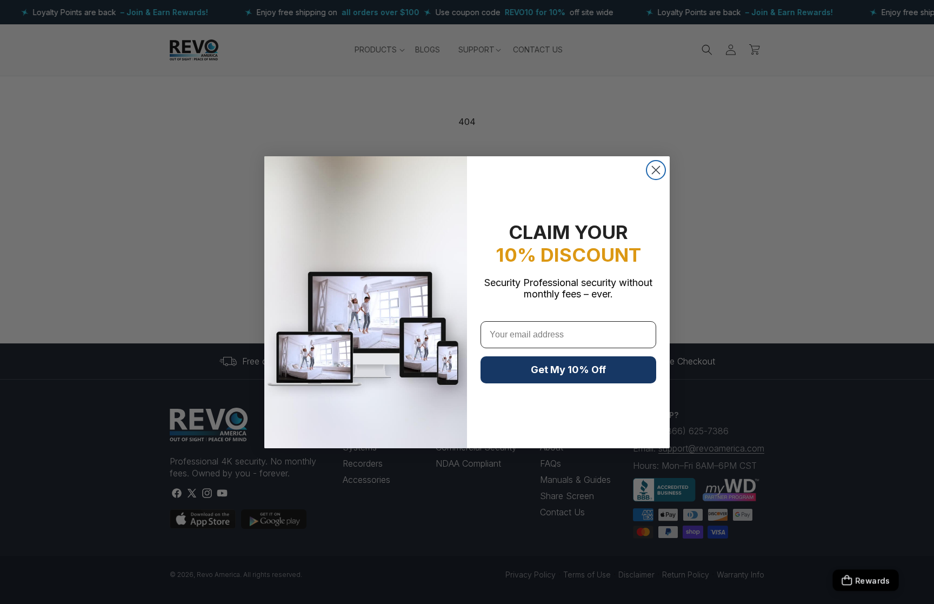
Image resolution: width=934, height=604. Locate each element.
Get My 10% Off (568, 369)
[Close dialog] (655, 170)
